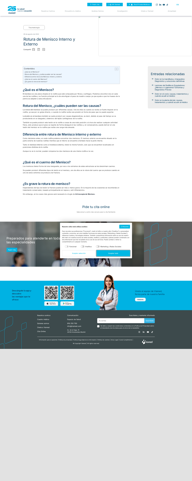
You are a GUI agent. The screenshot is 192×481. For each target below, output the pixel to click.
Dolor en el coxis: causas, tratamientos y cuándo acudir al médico (171, 95)
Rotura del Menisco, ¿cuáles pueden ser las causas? (43, 74)
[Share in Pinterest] (44, 49)
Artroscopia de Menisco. (85, 194)
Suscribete (150, 321)
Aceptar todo (113, 253)
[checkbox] (69, 246)
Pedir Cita (12, 250)
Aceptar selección (79, 253)
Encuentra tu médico (73, 11)
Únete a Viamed (147, 11)
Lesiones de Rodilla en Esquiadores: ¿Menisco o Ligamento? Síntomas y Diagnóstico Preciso (170, 87)
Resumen (126, 226)
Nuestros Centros (48, 11)
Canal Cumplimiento (125, 340)
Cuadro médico (43, 319)
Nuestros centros (43, 315)
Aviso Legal (114, 340)
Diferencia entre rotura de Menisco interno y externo (43, 77)
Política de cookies (104, 340)
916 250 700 (72, 323)
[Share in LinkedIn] (39, 49)
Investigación (122, 11)
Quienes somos (43, 323)
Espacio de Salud (74, 319)
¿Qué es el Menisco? (32, 72)
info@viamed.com (74, 326)
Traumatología (34, 28)
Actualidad (172, 11)
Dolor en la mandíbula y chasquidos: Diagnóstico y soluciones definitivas (170, 80)
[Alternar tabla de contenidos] (115, 69)
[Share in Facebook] (34, 49)
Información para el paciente (48, 340)
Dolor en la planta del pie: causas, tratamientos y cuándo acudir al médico (171, 101)
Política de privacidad (65, 340)
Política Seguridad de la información (84, 340)
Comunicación (72, 315)
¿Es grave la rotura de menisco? (36, 81)
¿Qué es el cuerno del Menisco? (36, 79)
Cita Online (41, 331)
